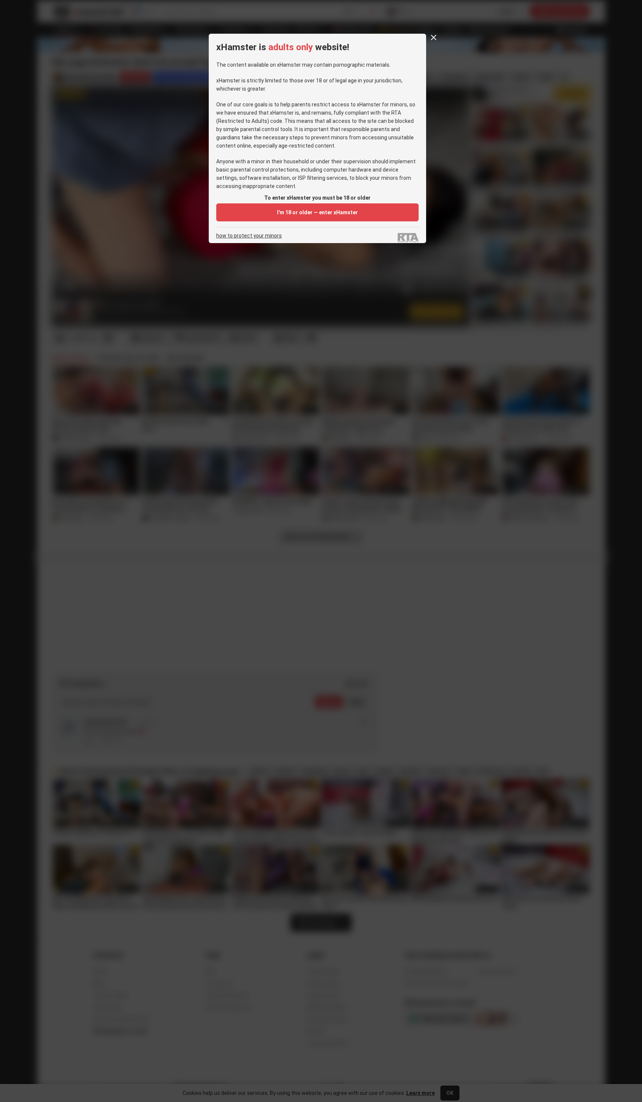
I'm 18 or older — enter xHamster (317, 212)
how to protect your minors (249, 236)
